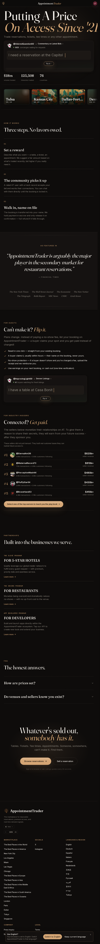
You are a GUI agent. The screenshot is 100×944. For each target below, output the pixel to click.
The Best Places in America (15, 849)
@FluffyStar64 (23, 482)
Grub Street (75, 296)
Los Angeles (9, 858)
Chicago (7, 871)
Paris (6, 905)
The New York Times (18, 292)
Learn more (9, 577)
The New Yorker (81, 292)
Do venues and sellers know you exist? (34, 697)
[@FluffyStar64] (12, 483)
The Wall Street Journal (42, 292)
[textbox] (49, 55)
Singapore (8, 919)
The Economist (63, 292)
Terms (37, 930)
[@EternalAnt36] (12, 455)
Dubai (6, 910)
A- (6, 832)
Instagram (39, 849)
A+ (16, 832)
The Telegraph (23, 296)
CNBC (64, 296)
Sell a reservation (65, 761)
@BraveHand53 (23, 492)
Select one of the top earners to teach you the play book (32, 504)
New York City (9, 853)
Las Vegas (8, 867)
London (7, 901)
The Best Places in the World (15, 845)
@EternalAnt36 (23, 453)
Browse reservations (34, 761)
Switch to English (52, 936)
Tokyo (6, 914)
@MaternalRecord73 (26, 463)
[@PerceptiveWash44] (12, 474)
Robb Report (39, 296)
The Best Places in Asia (13, 880)
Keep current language (75, 936)
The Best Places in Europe (14, 876)
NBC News (53, 296)
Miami (6, 862)
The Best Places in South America (17, 892)
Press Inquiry (9, 930)
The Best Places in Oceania (15, 897)
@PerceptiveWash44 (26, 472)
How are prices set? (19, 683)
